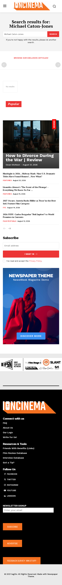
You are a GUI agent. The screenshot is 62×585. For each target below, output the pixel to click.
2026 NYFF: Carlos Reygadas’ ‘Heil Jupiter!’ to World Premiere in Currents (28, 216)
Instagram (12, 485)
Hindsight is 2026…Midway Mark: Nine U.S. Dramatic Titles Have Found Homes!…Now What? (29, 175)
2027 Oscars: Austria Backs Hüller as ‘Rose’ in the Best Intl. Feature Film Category (29, 202)
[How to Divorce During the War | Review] (31, 136)
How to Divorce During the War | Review (30, 157)
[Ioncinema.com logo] (32, 6)
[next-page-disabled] (58, 64)
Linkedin (11, 496)
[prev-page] (4, 64)
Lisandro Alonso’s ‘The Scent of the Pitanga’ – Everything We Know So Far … (26, 188)
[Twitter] (5, 480)
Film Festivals (9, 221)
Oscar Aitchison (13, 165)
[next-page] (9, 228)
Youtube (11, 490)
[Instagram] (5, 485)
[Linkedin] (5, 496)
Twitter (11, 479)
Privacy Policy (35, 261)
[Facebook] (5, 474)
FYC (4, 208)
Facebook (12, 474)
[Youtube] (5, 491)
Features (7, 180)
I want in (29, 254)
